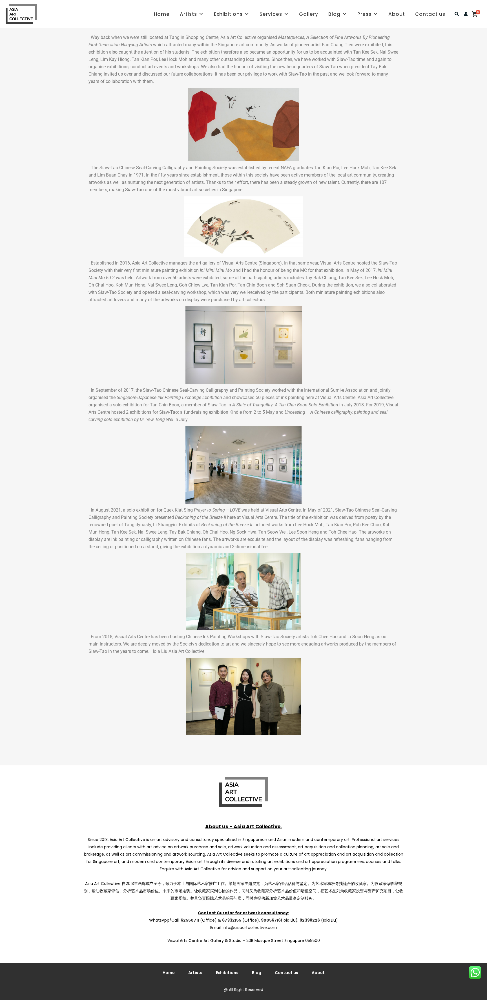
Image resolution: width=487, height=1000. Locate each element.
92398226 (310, 920)
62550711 (190, 920)
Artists (188, 14)
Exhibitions (228, 14)
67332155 (231, 920)
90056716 (271, 920)
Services (271, 14)
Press (364, 14)
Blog (334, 14)
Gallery (308, 14)
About (396, 14)
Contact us (430, 14)
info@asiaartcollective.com (250, 927)
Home (162, 14)
